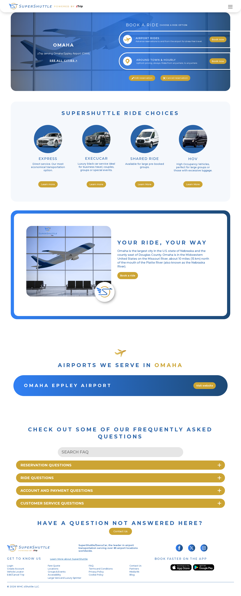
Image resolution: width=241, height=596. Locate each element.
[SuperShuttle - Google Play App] (203, 567)
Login (10, 565)
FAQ (91, 565)
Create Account (15, 568)
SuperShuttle (46, 6)
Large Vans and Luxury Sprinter (64, 578)
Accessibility (54, 574)
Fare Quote (54, 565)
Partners (134, 568)
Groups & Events (56, 571)
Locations (53, 568)
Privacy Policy (96, 571)
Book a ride (127, 275)
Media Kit (134, 571)
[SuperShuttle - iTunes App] (181, 567)
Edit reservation (143, 77)
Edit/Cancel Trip (15, 574)
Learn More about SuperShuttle (69, 558)
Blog (132, 574)
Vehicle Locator (15, 571)
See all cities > (63, 60)
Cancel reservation (176, 77)
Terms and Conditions (101, 568)
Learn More (144, 184)
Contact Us (120, 531)
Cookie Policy (96, 574)
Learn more (48, 184)
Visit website (204, 385)
